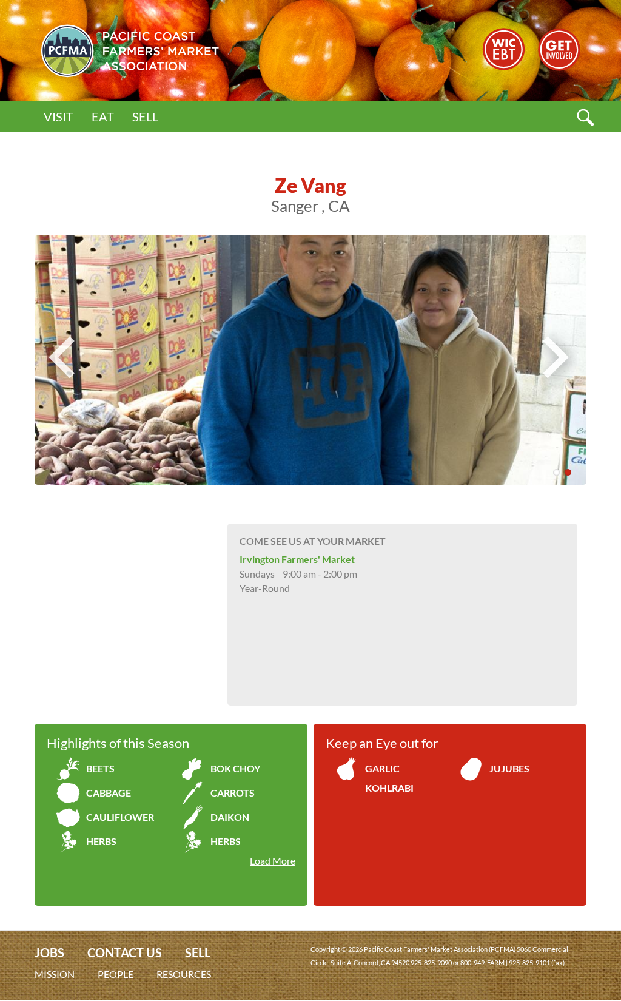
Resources (183, 974)
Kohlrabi (389, 788)
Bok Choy (235, 768)
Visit (58, 116)
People (115, 974)
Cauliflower (120, 817)
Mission (55, 974)
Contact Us (124, 953)
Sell (145, 116)
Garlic (382, 768)
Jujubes (509, 768)
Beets (100, 768)
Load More (272, 860)
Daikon (229, 817)
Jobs (49, 953)
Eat (103, 116)
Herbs (101, 841)
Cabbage (108, 792)
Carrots (232, 792)
